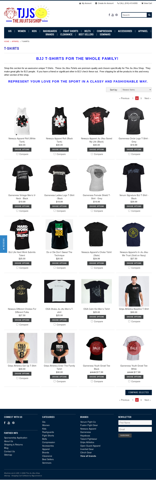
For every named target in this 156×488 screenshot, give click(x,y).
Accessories (125, 31)
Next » (148, 98)
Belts (87, 31)
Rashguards (50, 31)
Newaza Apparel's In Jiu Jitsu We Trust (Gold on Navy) (134, 254)
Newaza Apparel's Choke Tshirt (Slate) (97, 254)
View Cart (148, 3)
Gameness (85, 432)
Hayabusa (85, 435)
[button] (3, 244)
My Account (86, 3)
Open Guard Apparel (90, 445)
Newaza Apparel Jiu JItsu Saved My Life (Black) (96, 140)
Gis (10, 31)
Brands (50, 34)
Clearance (66, 34)
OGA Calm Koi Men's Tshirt (96, 308)
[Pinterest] (116, 14)
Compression (104, 31)
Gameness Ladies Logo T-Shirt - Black (59, 197)
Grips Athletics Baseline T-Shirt (134, 308)
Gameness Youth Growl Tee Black (96, 367)
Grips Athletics (87, 442)
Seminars (105, 34)
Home (6, 41)
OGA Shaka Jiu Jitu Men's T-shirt (59, 310)
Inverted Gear (87, 449)
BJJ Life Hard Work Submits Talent (22, 254)
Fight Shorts (70, 31)
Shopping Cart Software (20, 475)
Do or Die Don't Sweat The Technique (59, 254)
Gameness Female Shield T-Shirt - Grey (96, 197)
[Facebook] (109, 14)
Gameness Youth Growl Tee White (133, 367)
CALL (128, 3)
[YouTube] (113, 14)
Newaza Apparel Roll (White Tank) (22, 140)
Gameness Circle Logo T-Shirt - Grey (134, 140)
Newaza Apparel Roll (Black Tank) (59, 140)
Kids (34, 31)
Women (22, 31)
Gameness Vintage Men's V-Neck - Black (22, 197)
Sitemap (8, 454)
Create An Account (105, 3)
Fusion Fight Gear (89, 425)
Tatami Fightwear (88, 438)
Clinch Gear (86, 452)
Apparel (143, 31)
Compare (23, 154)
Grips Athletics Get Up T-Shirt (22, 365)
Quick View (22, 128)
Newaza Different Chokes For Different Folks (22, 310)
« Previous (124, 98)
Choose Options (22, 150)
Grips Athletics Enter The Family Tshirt (59, 367)
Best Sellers (86, 34)
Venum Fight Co (88, 421)
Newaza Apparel (88, 428)
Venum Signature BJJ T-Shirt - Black (134, 197)
